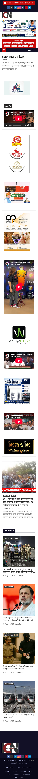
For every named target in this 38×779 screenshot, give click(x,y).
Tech (9, 774)
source (14, 46)
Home (4, 60)
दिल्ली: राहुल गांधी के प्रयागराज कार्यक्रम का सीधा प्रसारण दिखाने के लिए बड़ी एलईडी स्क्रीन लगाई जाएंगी (18, 620)
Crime (30, 771)
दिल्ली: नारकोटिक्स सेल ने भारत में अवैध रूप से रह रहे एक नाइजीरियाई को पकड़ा (18, 667)
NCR (18, 768)
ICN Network (9, 538)
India (31, 46)
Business (23, 771)
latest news (7, 43)
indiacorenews (29, 43)
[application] (19, 118)
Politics (7, 771)
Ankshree (20, 624)
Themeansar (23, 763)
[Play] (6, 125)
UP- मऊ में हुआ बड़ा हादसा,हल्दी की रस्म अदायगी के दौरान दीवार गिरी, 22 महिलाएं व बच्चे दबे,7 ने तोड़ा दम (18, 502)
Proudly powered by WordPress (15, 760)
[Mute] (28, 125)
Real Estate (27, 774)
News (13, 495)
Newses (13, 763)
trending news (22, 46)
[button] (34, 49)
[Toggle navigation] (29, 49)
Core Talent (19, 777)
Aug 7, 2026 (10, 624)
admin (19, 508)
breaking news (17, 43)
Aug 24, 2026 (10, 576)
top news (7, 46)
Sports (15, 771)
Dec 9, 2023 (10, 508)
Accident (6, 495)
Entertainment (27, 768)
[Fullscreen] (31, 125)
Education (17, 774)
